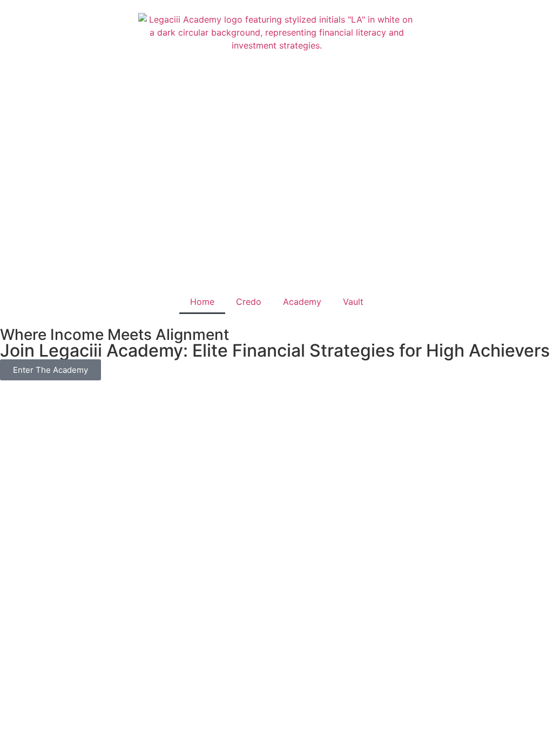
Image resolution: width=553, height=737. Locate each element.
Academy (302, 301)
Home (202, 301)
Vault (353, 301)
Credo (248, 301)
